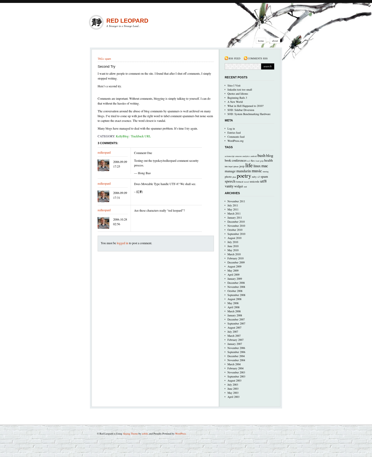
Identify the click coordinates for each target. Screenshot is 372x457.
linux (257, 165)
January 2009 (234, 278)
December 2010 (236, 221)
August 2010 (234, 238)
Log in (231, 128)
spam (108, 58)
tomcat (239, 181)
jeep (242, 166)
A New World (235, 102)
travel (246, 181)
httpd (230, 166)
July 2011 (232, 205)
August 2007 (234, 327)
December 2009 (236, 262)
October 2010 (234, 230)
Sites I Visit (233, 85)
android (254, 156)
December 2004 (236, 356)
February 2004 (235, 368)
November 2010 (236, 226)
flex (253, 160)
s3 (258, 176)
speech (230, 181)
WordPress (180, 433)
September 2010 (236, 234)
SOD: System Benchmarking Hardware (248, 114)
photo (228, 176)
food (257, 160)
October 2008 (234, 291)
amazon (238, 156)
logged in (122, 243)
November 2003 (236, 372)
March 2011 (234, 213)
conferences (239, 160)
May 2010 (233, 250)
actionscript (229, 156)
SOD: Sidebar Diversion (240, 110)
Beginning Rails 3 (237, 98)
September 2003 (236, 376)
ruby (254, 176)
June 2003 (233, 388)
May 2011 (233, 209)
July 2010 (232, 242)
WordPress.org (235, 141)
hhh (226, 166)
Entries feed (234, 132)
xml (245, 186)
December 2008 (236, 283)
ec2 (248, 160)
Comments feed (236, 136)
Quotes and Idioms (237, 93)
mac (264, 165)
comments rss (258, 58)
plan (234, 177)
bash (261, 155)
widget (238, 186)
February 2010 (235, 258)
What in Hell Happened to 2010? (245, 106)
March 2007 (234, 336)
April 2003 (233, 397)
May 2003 (233, 393)
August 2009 (234, 266)
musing (266, 171)
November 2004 (236, 360)
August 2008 (234, 299)
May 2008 (233, 303)
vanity (229, 185)
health (268, 160)
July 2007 (232, 331)
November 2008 (236, 287)
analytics (246, 156)
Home (261, 40)
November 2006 (236, 348)
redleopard (104, 152)
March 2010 (234, 254)
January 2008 (234, 315)
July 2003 (232, 384)
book (228, 160)
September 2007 (236, 323)
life (249, 165)
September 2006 (236, 352)
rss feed (234, 58)
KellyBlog (122, 136)
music (257, 170)
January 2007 (234, 344)
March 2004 (234, 364)
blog (269, 155)
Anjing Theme (130, 433)
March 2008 (234, 311)
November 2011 (236, 201)
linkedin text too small (239, 89)
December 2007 (236, 319)
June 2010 (233, 246)
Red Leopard (127, 20)
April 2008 (233, 307)
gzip (262, 160)
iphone (236, 166)
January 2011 (234, 217)
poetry (244, 175)
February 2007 (235, 340)
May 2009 (233, 270)
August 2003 (234, 380)
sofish (145, 433)
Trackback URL (141, 136)
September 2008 (236, 295)
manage (230, 171)
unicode (254, 181)
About (275, 40)
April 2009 (233, 274)
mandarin (243, 170)
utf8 (263, 181)
